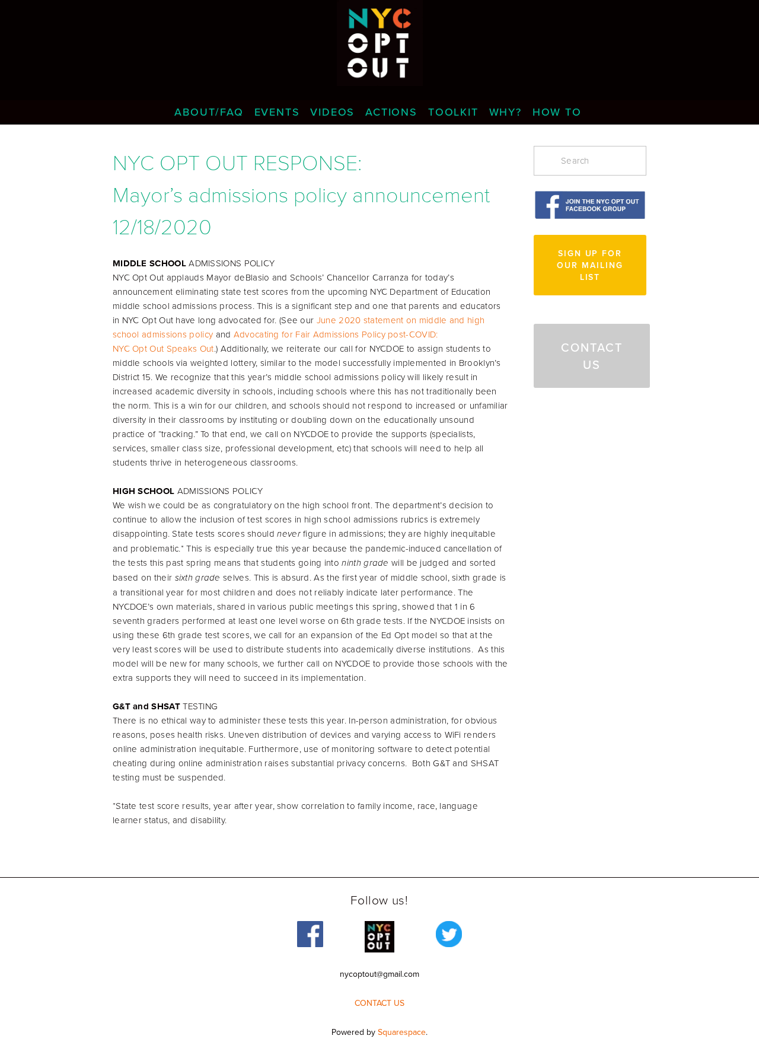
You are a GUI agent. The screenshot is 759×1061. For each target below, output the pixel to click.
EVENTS (277, 111)
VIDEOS (332, 111)
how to (557, 111)
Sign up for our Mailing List (590, 265)
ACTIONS (391, 111)
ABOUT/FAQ (208, 111)
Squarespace (402, 1032)
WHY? (505, 111)
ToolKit (453, 111)
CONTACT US (592, 356)
